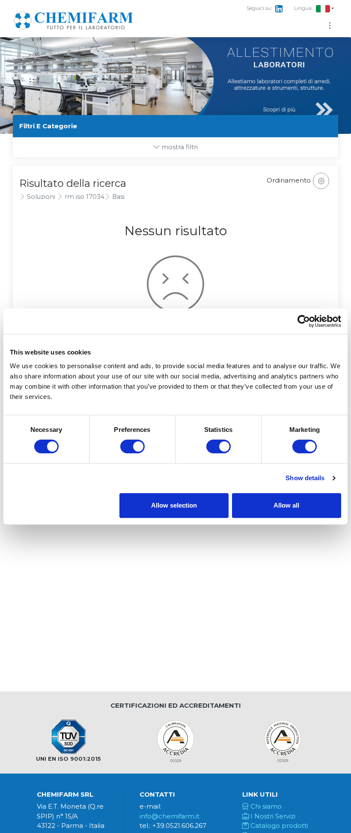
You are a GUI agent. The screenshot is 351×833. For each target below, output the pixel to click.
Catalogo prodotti (278, 825)
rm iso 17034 (84, 197)
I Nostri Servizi (272, 816)
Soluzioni (41, 197)
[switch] (132, 446)
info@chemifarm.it (169, 816)
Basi (118, 197)
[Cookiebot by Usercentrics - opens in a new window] (303, 321)
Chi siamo (265, 806)
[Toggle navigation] (330, 25)
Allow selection (174, 505)
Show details (305, 477)
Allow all (286, 505)
